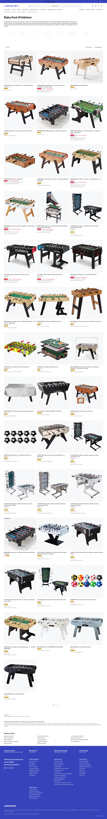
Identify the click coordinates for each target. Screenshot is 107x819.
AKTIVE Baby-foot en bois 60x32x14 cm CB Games (16, 367)
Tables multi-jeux (47, 40)
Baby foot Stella (40, 737)
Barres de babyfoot (75, 741)
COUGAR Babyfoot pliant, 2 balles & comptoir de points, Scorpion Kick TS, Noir (84, 226)
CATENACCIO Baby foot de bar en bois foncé (81, 411)
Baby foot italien (72, 40)
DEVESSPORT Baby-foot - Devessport (13, 179)
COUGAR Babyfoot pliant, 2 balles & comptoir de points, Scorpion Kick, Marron (51, 504)
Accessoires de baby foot (43, 736)
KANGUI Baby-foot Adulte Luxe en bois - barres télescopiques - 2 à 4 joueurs (53, 179)
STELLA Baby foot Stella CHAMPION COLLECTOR (49, 411)
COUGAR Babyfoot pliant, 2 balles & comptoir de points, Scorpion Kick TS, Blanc (18, 504)
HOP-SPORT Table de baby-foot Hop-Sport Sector (49, 274)
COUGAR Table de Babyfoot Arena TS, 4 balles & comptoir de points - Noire (19, 600)
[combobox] (98, 47)
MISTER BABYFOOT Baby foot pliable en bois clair (49, 321)
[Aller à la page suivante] (58, 705)
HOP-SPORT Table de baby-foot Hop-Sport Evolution (83, 274)
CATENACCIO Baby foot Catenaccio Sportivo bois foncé (18, 130)
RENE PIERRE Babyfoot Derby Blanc (79, 85)
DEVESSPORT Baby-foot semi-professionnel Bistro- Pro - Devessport (51, 456)
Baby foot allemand (84, 40)
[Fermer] (102, 1)
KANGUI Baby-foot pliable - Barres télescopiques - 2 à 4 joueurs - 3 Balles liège (20, 647)
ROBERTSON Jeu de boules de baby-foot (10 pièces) (83, 599)
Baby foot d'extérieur (22, 40)
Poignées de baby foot (42, 741)
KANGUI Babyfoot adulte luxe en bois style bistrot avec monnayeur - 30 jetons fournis (51, 86)
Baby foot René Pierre (8, 737)
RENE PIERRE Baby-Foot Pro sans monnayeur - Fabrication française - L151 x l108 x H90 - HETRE (84, 367)
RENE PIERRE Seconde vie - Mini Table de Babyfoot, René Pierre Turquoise (19, 553)
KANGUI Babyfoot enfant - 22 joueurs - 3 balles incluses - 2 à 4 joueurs (85, 179)
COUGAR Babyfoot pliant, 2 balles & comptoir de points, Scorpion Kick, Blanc (84, 504)
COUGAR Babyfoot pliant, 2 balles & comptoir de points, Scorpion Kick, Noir (84, 456)
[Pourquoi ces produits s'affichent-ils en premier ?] (85, 47)
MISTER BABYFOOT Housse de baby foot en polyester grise (18, 411)
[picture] (20, 67)
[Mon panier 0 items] (101, 5)
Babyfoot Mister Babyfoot (76, 737)
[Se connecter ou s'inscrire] (98, 5)
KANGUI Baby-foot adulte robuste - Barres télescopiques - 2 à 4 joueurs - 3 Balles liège (20, 322)
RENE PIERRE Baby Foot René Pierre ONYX (80, 647)
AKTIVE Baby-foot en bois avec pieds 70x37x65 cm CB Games (85, 321)
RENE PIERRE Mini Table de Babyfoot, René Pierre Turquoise (51, 130)
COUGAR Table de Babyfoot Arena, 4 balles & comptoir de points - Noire (86, 553)
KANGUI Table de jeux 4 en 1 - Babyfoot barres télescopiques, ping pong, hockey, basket (52, 226)
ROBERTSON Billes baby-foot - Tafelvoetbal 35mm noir (17, 455)
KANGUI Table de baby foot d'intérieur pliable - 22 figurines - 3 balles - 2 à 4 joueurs (85, 131)
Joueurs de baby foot (42, 739)
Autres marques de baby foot (77, 736)
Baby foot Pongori (8, 743)
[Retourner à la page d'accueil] (11, 6)
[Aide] (95, 5)
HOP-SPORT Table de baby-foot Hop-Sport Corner (16, 274)
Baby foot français (60, 40)
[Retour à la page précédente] (48, 705)
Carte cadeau (99, 9)
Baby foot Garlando (41, 743)
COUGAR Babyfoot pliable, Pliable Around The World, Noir (51, 599)
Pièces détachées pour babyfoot (11, 741)
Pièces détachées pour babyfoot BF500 (79, 739)
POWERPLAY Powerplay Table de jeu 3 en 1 (47, 367)
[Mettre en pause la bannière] (100, 1)
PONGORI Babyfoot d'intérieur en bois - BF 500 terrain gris (18, 85)
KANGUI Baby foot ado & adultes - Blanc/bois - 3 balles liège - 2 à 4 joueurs (20, 226)
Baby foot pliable (35, 40)
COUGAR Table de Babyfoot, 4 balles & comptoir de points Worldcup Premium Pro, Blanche (52, 553)
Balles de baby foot (8, 739)
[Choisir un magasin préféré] (92, 5)
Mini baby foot (10, 40)
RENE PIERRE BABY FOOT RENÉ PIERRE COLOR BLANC (50, 647)
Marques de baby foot (9, 736)
